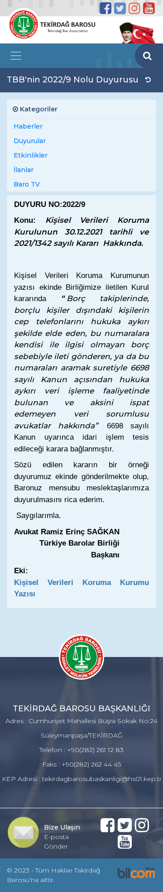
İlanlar (24, 170)
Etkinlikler (31, 155)
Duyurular (30, 141)
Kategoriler (38, 109)
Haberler (28, 126)
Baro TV (27, 184)
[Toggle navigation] (16, 55)
